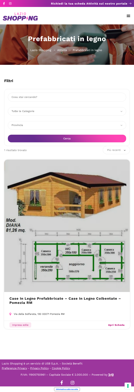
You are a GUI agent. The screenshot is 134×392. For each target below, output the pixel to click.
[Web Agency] (111, 374)
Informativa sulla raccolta (67, 389)
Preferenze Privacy (14, 368)
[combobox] (116, 150)
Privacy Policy (39, 368)
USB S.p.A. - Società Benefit (64, 363)
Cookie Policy (61, 368)
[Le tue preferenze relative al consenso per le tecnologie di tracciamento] (128, 386)
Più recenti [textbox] (114, 150)
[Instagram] (10, 3)
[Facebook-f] (4, 3)
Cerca (67, 138)
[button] (128, 16)
